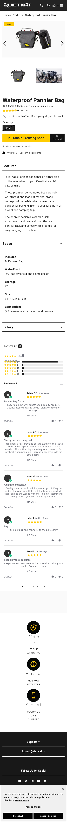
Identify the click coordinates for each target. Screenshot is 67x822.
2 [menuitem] (33, 586)
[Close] (63, 789)
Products (17, 15)
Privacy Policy (22, 800)
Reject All (18, 816)
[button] (4, 43)
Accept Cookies (48, 816)
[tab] (10, 384)
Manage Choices (34, 806)
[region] (33, 803)
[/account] (55, 5)
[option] (18, 75)
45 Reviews (22, 110)
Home (6, 15)
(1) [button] (18, 364)
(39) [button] (18, 361)
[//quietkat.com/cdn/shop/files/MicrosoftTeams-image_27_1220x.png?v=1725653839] (18, 75)
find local (57, 139)
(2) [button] (18, 368)
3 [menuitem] (37, 586)
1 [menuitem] (29, 586)
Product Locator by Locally (17, 146)
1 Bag (8, 128)
